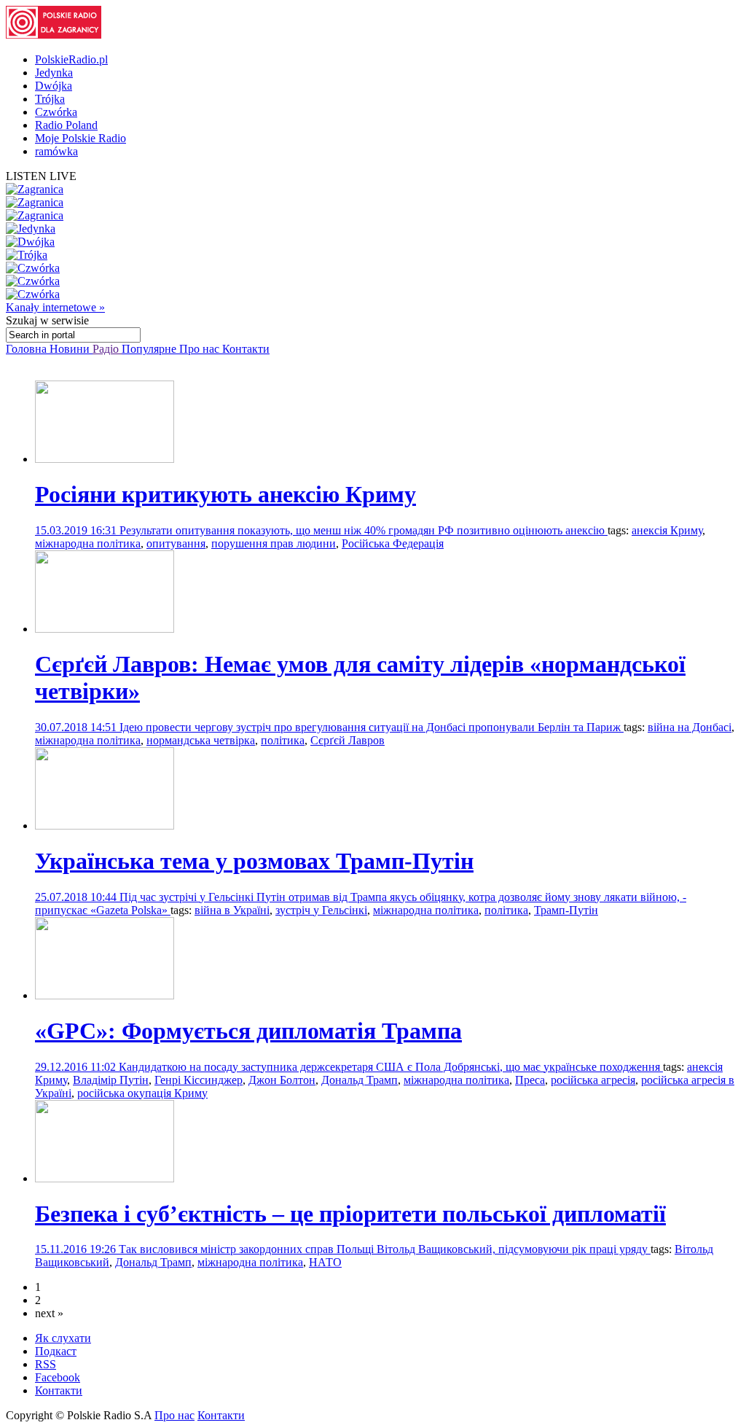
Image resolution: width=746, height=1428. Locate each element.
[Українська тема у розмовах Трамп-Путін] (104, 825)
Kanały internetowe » (55, 307)
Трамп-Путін (566, 910)
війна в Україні (232, 910)
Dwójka (53, 85)
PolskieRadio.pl (71, 59)
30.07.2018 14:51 (77, 727)
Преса (530, 1080)
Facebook (57, 1377)
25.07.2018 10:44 (77, 897)
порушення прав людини (273, 543)
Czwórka (56, 112)
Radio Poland (66, 125)
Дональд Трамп (359, 1080)
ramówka (56, 151)
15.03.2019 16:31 (77, 530)
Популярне (150, 349)
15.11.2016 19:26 (77, 1249)
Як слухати (63, 1338)
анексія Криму (667, 530)
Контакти (246, 349)
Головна (28, 349)
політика (283, 740)
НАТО (325, 1262)
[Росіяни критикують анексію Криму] (104, 459)
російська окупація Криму (142, 1093)
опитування (175, 543)
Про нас (200, 349)
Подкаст (55, 1351)
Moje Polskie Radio (80, 138)
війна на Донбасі (689, 727)
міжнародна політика (88, 543)
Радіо (107, 349)
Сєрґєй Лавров (347, 740)
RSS (45, 1364)
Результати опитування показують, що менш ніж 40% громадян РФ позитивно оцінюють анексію (363, 530)
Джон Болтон (281, 1080)
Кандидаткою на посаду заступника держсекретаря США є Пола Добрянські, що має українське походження (391, 1067)
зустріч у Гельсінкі (321, 910)
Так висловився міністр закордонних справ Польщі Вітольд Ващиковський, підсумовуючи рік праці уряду (385, 1249)
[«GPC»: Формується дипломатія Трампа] (104, 995)
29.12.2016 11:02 (77, 1067)
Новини (71, 349)
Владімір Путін (111, 1080)
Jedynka (54, 72)
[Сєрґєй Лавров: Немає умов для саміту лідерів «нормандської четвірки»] (104, 629)
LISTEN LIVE (41, 176)
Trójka (50, 99)
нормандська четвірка (200, 740)
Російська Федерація (393, 543)
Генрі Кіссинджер (198, 1080)
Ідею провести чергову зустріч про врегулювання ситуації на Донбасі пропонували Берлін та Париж (371, 727)
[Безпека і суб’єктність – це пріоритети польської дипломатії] (104, 1178)
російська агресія (593, 1080)
